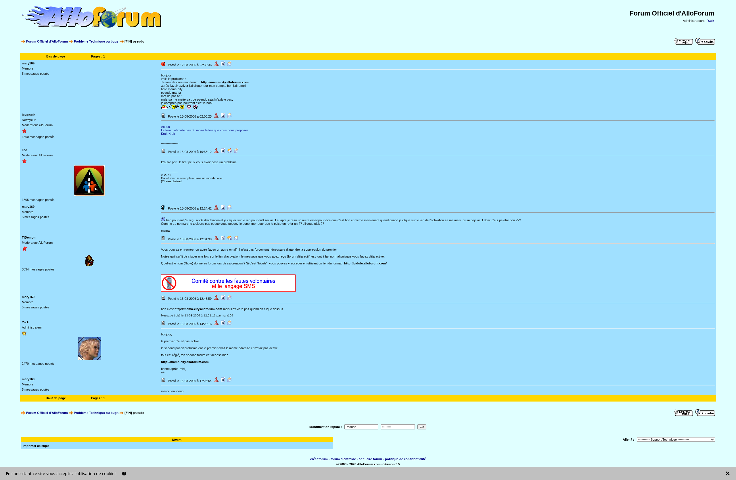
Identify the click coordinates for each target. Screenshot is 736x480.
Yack (710, 20)
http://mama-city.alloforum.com (225, 82)
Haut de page (56, 398)
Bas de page (55, 56)
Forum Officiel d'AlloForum (47, 41)
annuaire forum (370, 459)
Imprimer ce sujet (36, 446)
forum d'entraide (343, 459)
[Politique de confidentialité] (124, 473)
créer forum (319, 459)
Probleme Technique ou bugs (96, 41)
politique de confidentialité (405, 459)
